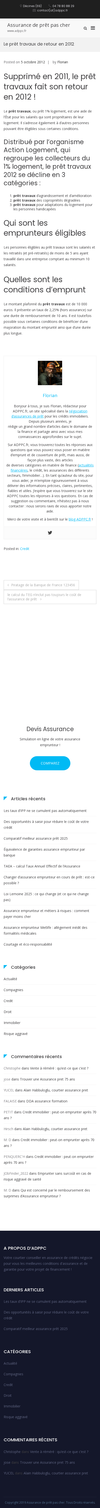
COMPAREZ (50, 763)
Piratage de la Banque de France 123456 (43, 585)
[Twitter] (50, 533)
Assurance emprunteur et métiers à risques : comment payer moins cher (46, 913)
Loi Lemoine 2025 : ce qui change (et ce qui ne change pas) (46, 897)
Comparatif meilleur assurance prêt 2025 (36, 838)
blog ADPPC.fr (80, 519)
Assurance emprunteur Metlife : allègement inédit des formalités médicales (45, 930)
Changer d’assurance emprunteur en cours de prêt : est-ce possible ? (49, 880)
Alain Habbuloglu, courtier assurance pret (56, 1090)
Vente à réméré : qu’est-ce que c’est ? (59, 1068)
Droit (8, 1011)
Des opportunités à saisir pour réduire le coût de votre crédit (46, 824)
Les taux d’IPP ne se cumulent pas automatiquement (45, 810)
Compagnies (13, 989)
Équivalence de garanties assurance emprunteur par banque (44, 852)
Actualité (10, 979)
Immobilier (12, 1022)
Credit (24, 548)
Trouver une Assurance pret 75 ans (47, 1079)
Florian (62, 62)
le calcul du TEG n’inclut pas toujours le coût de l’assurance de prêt (44, 596)
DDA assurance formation (46, 1101)
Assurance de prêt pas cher (38, 25)
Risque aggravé (16, 1033)
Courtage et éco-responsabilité (28, 944)
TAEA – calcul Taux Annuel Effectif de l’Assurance (42, 866)
